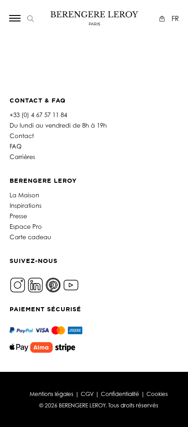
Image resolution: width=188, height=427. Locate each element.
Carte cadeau (30, 237)
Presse (18, 216)
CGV (87, 394)
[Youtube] (71, 284)
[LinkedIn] (35, 284)
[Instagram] (18, 284)
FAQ (15, 146)
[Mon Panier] (163, 18)
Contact (22, 135)
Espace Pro (26, 226)
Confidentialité (120, 394)
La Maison (24, 195)
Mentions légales (51, 394)
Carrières (22, 156)
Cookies (157, 394)
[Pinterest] (53, 284)
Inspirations (26, 205)
